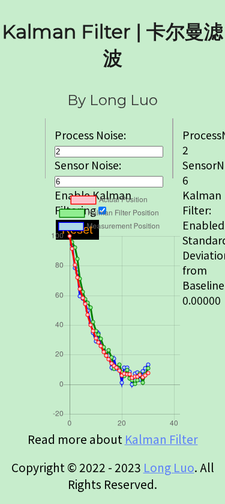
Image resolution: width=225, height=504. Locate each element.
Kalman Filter (161, 439)
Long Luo (168, 467)
